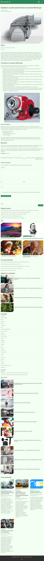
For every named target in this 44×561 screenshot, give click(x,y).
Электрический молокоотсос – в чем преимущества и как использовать (27, 450)
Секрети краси (3, 352)
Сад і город (3, 350)
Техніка (2, 361)
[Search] (42, 2)
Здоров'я (2, 323)
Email (24, 181)
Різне (2, 346)
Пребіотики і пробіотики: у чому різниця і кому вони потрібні (25, 421)
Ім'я (2, 181)
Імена (2, 327)
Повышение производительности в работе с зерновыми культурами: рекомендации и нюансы (21, 494)
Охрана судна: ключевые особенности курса (22, 402)
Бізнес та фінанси (4, 317)
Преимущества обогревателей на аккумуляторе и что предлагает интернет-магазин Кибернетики (28, 384)
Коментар (3, 167)
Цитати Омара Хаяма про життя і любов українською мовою (30, 256)
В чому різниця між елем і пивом (14, 264)
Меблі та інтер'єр (4, 331)
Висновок (3, 49)
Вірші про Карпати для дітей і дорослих (8, 238)
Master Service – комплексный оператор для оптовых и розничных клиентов (14, 372)
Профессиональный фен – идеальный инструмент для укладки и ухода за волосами (27, 441)
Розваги (2, 348)
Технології (7, 153)
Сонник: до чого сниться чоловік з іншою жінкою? (13, 268)
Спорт (2, 355)
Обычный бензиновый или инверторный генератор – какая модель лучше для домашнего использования (19, 210)
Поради (2, 338)
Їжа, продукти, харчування (5, 329)
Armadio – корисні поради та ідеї (25, 556)
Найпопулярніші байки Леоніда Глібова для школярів (33, 238)
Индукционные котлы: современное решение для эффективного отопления (28, 459)
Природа (2, 344)
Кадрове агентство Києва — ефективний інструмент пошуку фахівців (27, 469)
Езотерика (3, 321)
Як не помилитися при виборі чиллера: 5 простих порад (24, 412)
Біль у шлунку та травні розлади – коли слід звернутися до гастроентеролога (28, 288)
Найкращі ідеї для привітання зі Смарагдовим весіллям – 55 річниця (17, 266)
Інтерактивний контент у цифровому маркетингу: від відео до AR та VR (7, 493)
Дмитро (2, 268)
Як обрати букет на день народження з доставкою (23, 431)
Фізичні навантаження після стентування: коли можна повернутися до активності (15, 212)
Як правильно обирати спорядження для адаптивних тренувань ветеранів (28, 297)
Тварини (2, 359)
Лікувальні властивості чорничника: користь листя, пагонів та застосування (28, 307)
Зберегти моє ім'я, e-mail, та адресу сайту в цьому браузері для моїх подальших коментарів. (21, 192)
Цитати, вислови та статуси (6, 365)
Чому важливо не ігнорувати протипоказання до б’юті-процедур (12, 217)
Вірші (2, 319)
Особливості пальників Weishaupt (8, 47)
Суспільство (3, 357)
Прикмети (2, 342)
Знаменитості (3, 325)
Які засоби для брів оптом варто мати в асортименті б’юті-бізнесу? (26, 393)
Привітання (3, 340)
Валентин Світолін (5, 495)
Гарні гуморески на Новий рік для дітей (8, 255)
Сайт (2, 187)
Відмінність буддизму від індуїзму (10, 270)
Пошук (2, 203)
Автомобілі (3, 315)
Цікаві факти (3, 367)
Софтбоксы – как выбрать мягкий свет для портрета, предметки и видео (14, 374)
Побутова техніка (4, 336)
